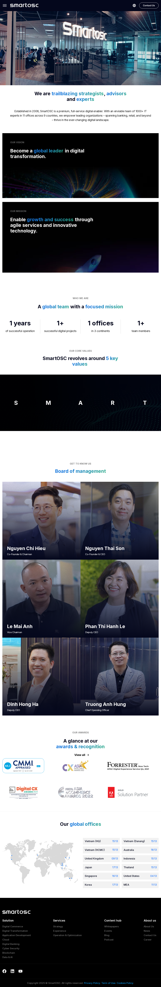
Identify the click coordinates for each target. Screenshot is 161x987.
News (147, 930)
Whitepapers (111, 926)
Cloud (5, 939)
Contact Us (149, 5)
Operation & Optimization (67, 935)
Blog (106, 935)
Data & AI (7, 957)
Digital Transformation (15, 930)
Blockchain (8, 952)
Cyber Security (10, 948)
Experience (59, 930)
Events (108, 930)
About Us (149, 926)
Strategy (58, 926)
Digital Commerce (12, 926)
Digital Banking (10, 944)
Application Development (16, 935)
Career (148, 939)
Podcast (109, 939)
